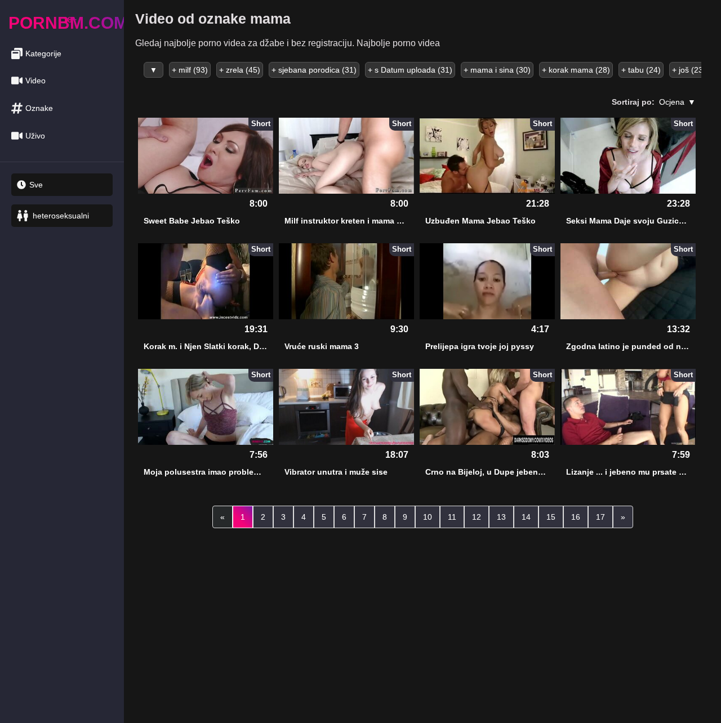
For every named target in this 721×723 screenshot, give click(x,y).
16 (575, 516)
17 (600, 516)
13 (501, 516)
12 (476, 516)
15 (550, 516)
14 (526, 516)
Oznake (39, 108)
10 (427, 516)
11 (452, 516)
